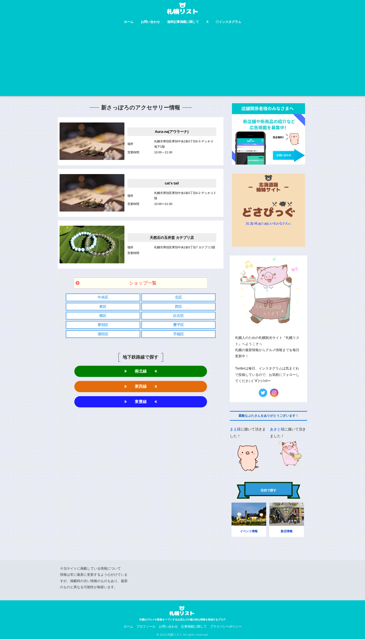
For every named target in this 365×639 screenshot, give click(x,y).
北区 (178, 297)
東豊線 (141, 401)
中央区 (103, 297)
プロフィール (145, 626)
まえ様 (235, 429)
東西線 (141, 386)
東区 (102, 307)
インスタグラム (230, 21)
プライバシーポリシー (226, 626)
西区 (178, 307)
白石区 (178, 316)
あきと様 (277, 429)
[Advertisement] (182, 64)
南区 (102, 316)
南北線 (141, 371)
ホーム (128, 21)
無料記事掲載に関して (183, 21)
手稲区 (178, 334)
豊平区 (178, 325)
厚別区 (103, 325)
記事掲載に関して (194, 626)
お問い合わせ (150, 21)
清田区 (103, 334)
